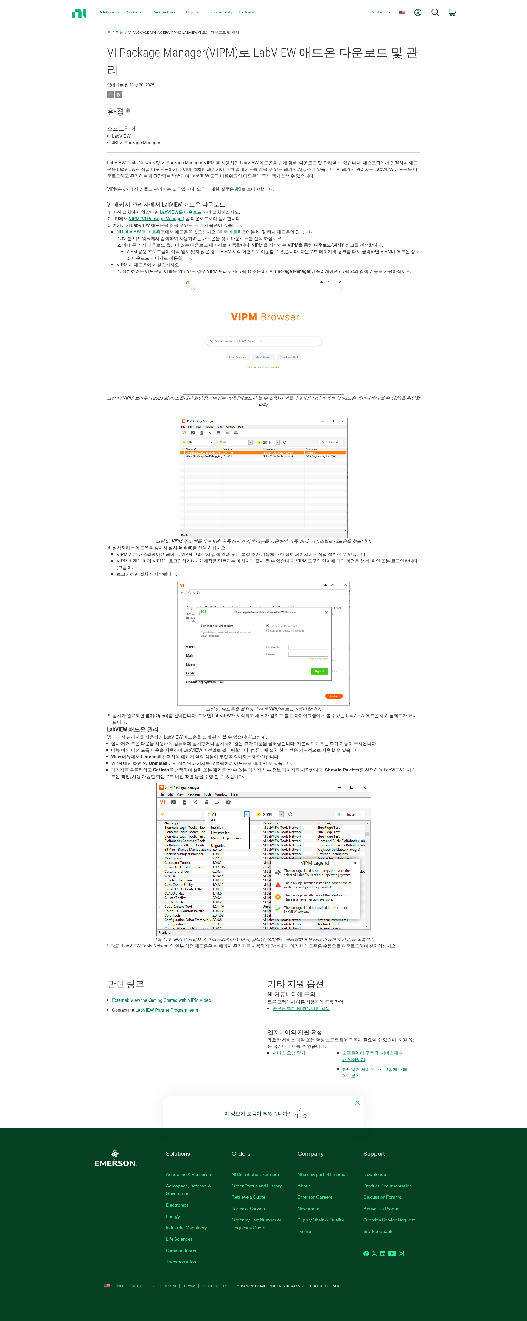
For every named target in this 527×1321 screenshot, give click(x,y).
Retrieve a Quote (248, 1197)
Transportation (181, 1261)
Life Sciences (179, 1239)
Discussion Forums (382, 1197)
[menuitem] (108, 13)
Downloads (374, 1174)
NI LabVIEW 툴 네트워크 (141, 231)
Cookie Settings (215, 1285)
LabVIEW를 (171, 212)
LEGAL (152, 1285)
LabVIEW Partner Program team (166, 1010)
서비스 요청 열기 (289, 1053)
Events (304, 1231)
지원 (120, 32)
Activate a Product (382, 1208)
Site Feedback (378, 1231)
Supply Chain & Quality (321, 1220)
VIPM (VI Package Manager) (156, 218)
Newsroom (308, 1208)
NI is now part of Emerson (323, 1174)
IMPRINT (169, 1285)
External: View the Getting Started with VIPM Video (161, 1000)
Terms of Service (248, 1208)
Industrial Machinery (186, 1227)
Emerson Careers (315, 1197)
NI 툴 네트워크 (232, 231)
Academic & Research (188, 1174)
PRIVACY (189, 1285)
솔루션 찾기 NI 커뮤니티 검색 (301, 1008)
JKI (238, 189)
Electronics (177, 1205)
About (304, 1186)
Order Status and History (257, 1186)
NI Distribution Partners (255, 1174)
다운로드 (192, 212)
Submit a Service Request (389, 1220)
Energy (173, 1216)
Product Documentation (387, 1186)
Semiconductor (181, 1250)
